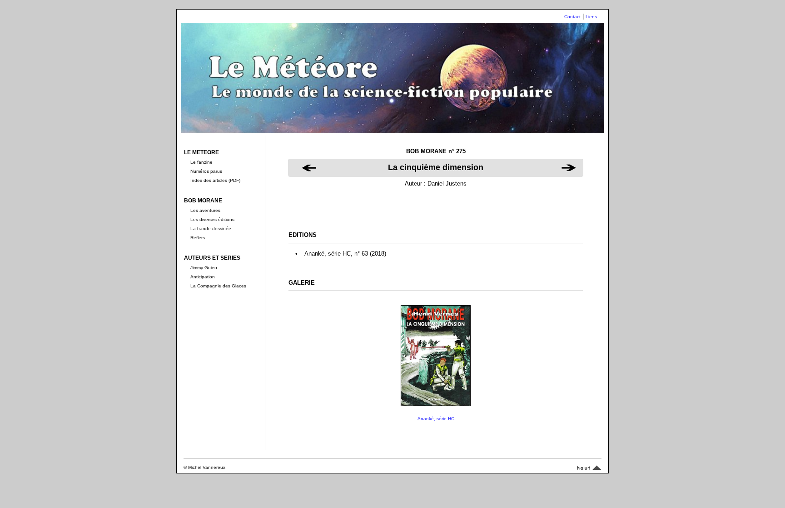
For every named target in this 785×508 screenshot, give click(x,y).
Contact (572, 16)
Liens (591, 16)
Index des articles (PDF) (215, 180)
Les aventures (205, 210)
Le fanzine (201, 162)
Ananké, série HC (435, 418)
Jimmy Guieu (203, 267)
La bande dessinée (210, 228)
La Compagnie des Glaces (218, 285)
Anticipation (202, 276)
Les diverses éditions (212, 219)
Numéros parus (206, 171)
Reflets (197, 237)
